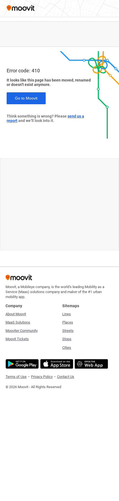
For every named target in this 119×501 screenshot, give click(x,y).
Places (67, 322)
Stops (66, 339)
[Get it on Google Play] (21, 364)
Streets (68, 331)
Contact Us (65, 377)
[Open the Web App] (91, 364)
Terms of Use (16, 377)
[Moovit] (21, 8)
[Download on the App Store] (56, 364)
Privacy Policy (42, 377)
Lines (66, 314)
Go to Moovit (26, 98)
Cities (66, 347)
